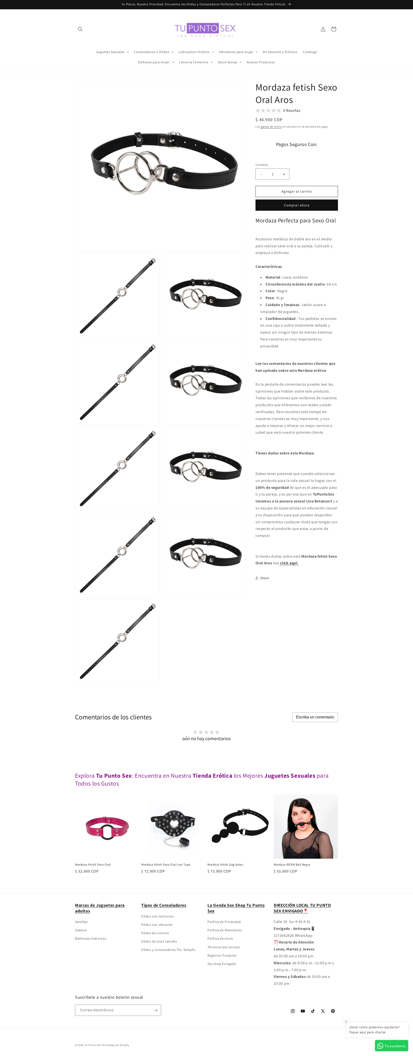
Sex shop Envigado (221, 964)
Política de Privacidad (224, 922)
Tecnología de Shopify (115, 1045)
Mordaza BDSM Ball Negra (292, 865)
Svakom (81, 930)
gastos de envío (271, 126)
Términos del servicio (223, 947)
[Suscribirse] (155, 1010)
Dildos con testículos (157, 916)
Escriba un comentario (315, 717)
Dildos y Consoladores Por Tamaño (168, 950)
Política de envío (220, 939)
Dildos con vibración (157, 924)
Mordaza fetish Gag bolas (225, 865)
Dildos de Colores (155, 933)
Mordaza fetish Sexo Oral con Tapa (165, 865)
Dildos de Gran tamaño (159, 941)
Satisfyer (81, 922)
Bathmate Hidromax (90, 939)
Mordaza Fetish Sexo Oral (93, 865)
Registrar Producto (222, 955)
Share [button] (264, 578)
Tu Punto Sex (93, 1045)
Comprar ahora (297, 205)
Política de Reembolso (224, 930)
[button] (80, 29)
